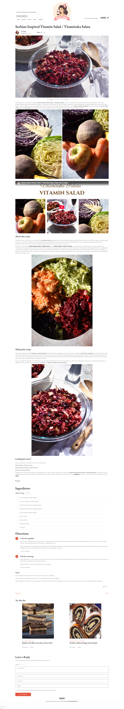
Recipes (26, 12)
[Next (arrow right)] (2, 708)
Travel (29, 12)
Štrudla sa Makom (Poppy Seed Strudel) (83, 643)
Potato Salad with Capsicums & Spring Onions (26, 467)
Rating (17, 664)
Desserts (25, 641)
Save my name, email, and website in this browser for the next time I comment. (36, 690)
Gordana (23, 31)
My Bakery (33, 12)
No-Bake (31, 641)
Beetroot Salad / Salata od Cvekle (63, 246)
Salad (75, 99)
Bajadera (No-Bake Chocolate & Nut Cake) (37, 643)
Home (17, 12)
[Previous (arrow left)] (0, 708)
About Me (21, 12)
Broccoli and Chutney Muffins (22, 470)
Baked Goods (74, 641)
